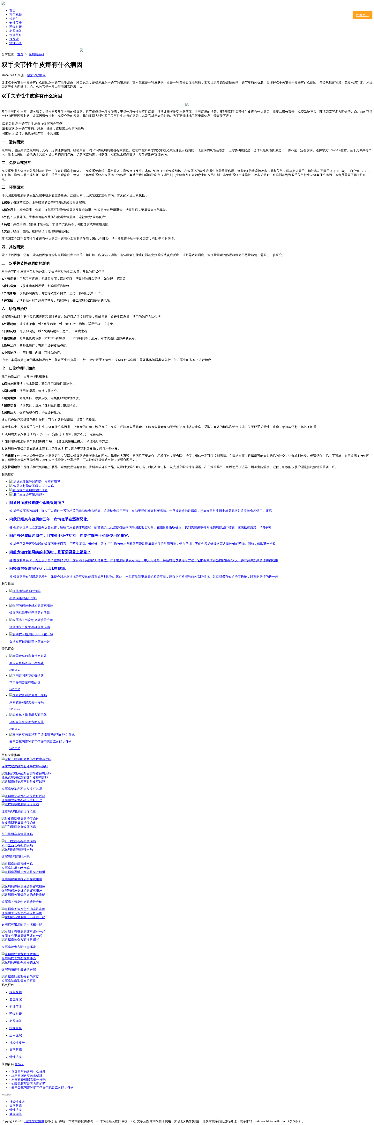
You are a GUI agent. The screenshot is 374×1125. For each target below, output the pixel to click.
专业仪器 (15, 22)
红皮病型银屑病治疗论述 (30, 490)
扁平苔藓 (15, 1105)
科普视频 (15, 14)
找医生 (14, 18)
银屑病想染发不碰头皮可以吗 (33, 486)
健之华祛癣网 (36, 75)
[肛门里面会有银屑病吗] (11, 494)
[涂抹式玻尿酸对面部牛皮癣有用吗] (11, 481)
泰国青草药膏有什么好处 (27, 1071)
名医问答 (15, 31)
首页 (12, 10)
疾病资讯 (362, 15)
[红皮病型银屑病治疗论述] (11, 490)
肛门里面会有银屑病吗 (28, 494)
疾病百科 (15, 35)
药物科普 (15, 26)
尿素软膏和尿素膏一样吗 (27, 1079)
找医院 (14, 39)
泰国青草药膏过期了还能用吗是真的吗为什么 (41, 1087)
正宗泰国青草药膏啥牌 (25, 1075)
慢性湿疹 (15, 43)
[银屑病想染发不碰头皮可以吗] (11, 486)
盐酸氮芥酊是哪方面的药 (27, 1083)
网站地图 (7, 1094)
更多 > (19, 1064)
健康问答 (15, 1114)
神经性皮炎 (17, 1101)
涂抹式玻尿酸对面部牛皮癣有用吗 (36, 481)
